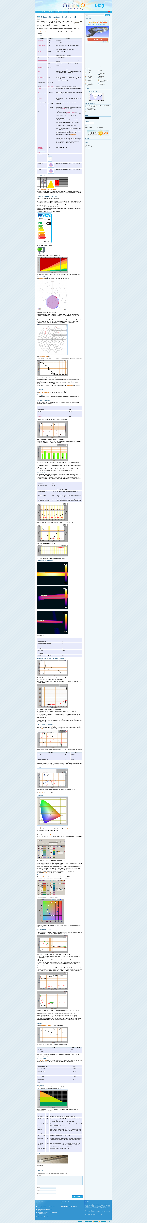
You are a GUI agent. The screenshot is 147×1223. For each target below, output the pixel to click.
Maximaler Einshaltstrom (42, 60)
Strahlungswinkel (69, 385)
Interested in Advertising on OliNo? (98, 66)
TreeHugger (99, 129)
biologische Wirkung (43, 1060)
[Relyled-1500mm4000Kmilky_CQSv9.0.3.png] (51, 895)
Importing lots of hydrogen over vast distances (47, 1203)
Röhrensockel (50, 86)
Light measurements (59, 19)
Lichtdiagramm (42, 278)
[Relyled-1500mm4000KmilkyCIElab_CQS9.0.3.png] (50, 923)
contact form (99, 1214)
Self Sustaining (102, 81)
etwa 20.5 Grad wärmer (70, 112)
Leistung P (39, 51)
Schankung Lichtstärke (42, 45)
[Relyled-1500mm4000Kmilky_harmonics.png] (52, 460)
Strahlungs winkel (41, 47)
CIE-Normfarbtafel (41, 83)
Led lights (89, 80)
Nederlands (105, 11)
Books (100, 70)
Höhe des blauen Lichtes (44, 1086)
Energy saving (90, 74)
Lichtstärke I (40, 42)
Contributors (58, 11)
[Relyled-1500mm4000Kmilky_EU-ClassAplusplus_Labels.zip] (41, 253)
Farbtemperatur (40, 40)
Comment (39, 1175)
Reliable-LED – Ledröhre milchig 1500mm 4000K (58, 17)
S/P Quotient (40, 98)
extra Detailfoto (73, 134)
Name (38, 1187)
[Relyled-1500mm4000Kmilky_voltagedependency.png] (52, 952)
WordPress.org (88, 148)
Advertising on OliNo (88, 1221)
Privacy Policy (80, 1221)
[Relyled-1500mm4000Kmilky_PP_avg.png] (52, 354)
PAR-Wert (39, 88)
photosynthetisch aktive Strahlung (46, 726)
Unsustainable (102, 84)
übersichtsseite (43, 31)
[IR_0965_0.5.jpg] (52, 609)
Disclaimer (72, 11)
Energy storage (102, 74)
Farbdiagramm (46, 872)
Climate (100, 72)
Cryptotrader (100, 127)
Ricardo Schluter (90, 105)
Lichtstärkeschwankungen (46, 1025)
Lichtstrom (39, 63)
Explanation (101, 76)
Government (89, 77)
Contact (65, 11)
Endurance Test (102, 73)
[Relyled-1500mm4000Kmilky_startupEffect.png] (52, 989)
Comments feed (88, 146)
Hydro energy (89, 79)
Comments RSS (103, 1221)
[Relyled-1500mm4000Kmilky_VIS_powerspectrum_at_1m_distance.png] (52, 676)
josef (88, 110)
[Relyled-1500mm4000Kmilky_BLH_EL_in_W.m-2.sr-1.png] (52, 1107)
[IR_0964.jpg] (52, 633)
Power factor (40, 416)
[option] (98, 31)
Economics (89, 73)
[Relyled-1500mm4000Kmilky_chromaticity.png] (52, 825)
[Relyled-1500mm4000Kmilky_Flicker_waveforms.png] (52, 1042)
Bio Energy (89, 70)
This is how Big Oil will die (43, 1216)
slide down (89, 109)
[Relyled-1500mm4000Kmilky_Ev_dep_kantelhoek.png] (52, 376)
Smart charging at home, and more (102, 105)
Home (38, 11)
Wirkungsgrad (40, 67)
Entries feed (87, 145)
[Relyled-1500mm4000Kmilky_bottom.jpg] (52, 1163)
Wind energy (89, 85)
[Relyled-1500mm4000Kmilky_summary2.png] (52, 187)
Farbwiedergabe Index (49, 834)
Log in (86, 144)
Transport (101, 83)
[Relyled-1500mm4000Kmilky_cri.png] (51, 858)
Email (38, 1190)
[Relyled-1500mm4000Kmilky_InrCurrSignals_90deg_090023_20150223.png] (52, 520)
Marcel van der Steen (51, 19)
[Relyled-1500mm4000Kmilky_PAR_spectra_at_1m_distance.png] (52, 747)
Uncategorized (90, 84)
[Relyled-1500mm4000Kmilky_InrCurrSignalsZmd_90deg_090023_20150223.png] (52, 541)
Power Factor (40, 53)
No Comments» (80, 19)
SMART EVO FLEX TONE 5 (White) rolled (46, 1206)
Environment (89, 76)
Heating (101, 77)
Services (51, 11)
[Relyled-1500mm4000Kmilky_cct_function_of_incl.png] (52, 707)
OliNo (88, 81)
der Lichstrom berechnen (44, 392)
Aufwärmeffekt (62, 113)
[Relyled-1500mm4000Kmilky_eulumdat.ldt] (51, 167)
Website (38, 1193)
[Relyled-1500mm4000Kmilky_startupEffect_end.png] (52, 1008)
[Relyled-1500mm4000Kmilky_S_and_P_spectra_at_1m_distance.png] (52, 787)
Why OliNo (44, 11)
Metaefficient (87, 129)
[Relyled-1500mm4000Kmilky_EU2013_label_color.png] (44, 243)
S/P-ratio (95, 106)
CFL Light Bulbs (90, 72)
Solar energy (89, 83)
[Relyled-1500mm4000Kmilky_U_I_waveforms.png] (52, 437)
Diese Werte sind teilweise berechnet (48, 189)
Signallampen (70, 828)
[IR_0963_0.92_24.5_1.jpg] (52, 585)
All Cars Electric (88, 127)
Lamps (100, 79)
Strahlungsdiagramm (43, 356)
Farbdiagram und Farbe (42, 827)
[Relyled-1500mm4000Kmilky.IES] (51, 173)
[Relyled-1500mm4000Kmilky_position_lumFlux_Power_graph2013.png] (52, 272)
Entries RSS (96, 1221)
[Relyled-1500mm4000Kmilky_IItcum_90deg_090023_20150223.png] (52, 556)
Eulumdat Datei (64, 108)
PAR (42, 728)
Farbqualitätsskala (41, 77)
